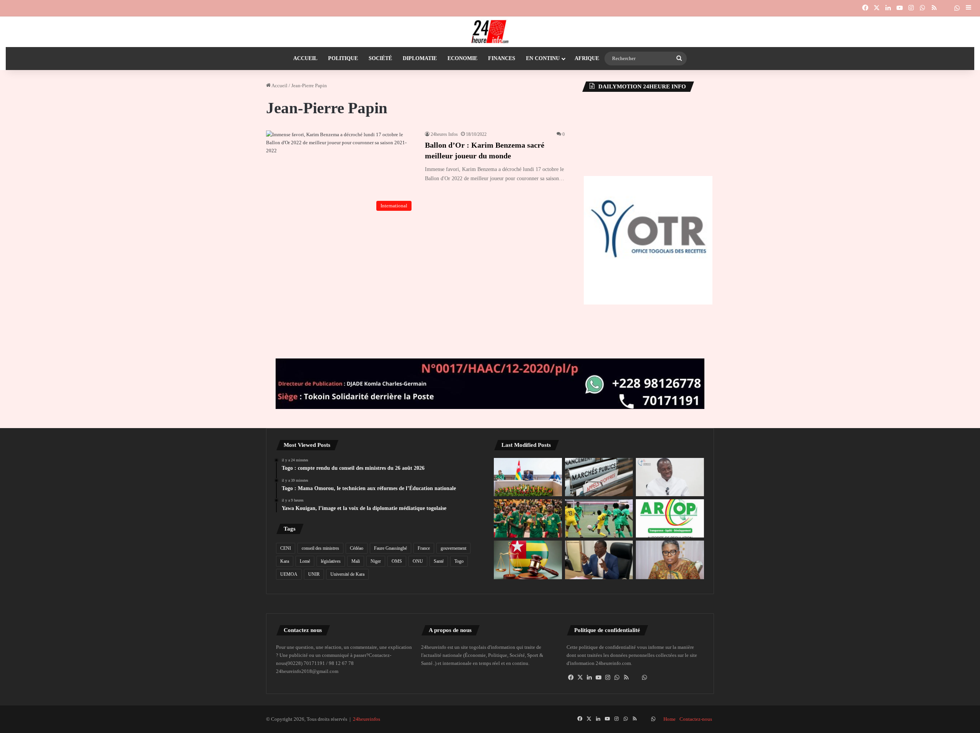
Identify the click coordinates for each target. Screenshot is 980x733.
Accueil (305, 58)
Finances (501, 58)
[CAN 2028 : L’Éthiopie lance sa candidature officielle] (528, 518)
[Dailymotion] (945, 8)
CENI (285, 548)
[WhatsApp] (617, 677)
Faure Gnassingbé (390, 548)
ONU (418, 561)
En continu (543, 58)
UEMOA (288, 574)
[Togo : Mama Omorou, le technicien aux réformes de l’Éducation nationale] (599, 560)
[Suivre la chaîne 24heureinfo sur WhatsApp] (644, 677)
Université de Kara (347, 574)
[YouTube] (598, 677)
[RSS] (626, 677)
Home (669, 719)
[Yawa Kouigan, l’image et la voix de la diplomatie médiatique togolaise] (670, 560)
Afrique (587, 58)
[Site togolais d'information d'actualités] (490, 32)
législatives (331, 561)
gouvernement (453, 548)
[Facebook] (571, 677)
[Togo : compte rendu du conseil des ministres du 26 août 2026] (528, 477)
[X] (580, 677)
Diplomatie (420, 58)
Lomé (305, 561)
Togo (459, 561)
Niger (376, 561)
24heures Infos (444, 134)
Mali (355, 561)
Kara (284, 561)
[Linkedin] (589, 677)
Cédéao (356, 548)
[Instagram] (607, 677)
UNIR (314, 574)
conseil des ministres (320, 548)
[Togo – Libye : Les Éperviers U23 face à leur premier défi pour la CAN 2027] (599, 518)
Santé (439, 561)
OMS (397, 561)
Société (380, 58)
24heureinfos (366, 719)
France (424, 548)
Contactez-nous (695, 719)
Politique (343, 58)
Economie (462, 58)
